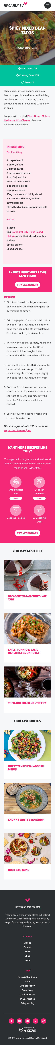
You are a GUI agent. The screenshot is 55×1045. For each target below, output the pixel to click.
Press (27, 951)
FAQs (27, 981)
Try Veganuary (27, 285)
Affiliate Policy (27, 985)
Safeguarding (27, 1003)
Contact (27, 947)
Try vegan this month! (27, 906)
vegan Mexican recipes (17, 430)
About (27, 942)
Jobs (27, 960)
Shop (27, 955)
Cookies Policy (27, 994)
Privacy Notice (27, 998)
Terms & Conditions (27, 976)
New (15, 498)
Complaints (27, 990)
